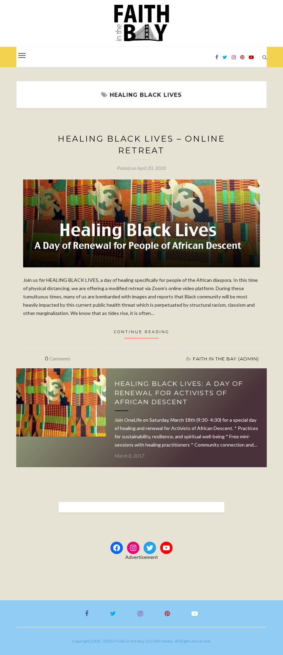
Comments (57, 358)
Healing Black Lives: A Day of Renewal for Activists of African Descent (179, 393)
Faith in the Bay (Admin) (226, 358)
